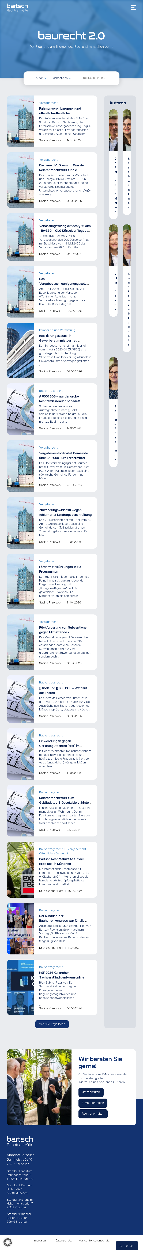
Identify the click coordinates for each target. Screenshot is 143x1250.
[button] (52, 1024)
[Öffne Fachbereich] (70, 78)
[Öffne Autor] (45, 78)
